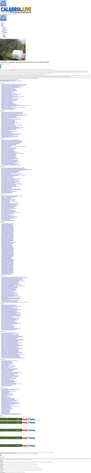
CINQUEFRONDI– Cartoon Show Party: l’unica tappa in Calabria (9, 191)
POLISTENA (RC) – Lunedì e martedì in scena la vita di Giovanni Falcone (9, 351)
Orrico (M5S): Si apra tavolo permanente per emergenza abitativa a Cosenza (9, 329)
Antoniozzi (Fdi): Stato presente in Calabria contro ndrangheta (8, 310)
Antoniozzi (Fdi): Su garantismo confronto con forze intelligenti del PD (9, 328)
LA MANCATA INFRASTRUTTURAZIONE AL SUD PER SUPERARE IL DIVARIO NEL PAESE (7, 267)
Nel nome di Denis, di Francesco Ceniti (5, 410)
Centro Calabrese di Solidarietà (14, 79)
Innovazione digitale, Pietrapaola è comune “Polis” (7, 135)
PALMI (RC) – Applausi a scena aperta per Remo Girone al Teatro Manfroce (10, 354)
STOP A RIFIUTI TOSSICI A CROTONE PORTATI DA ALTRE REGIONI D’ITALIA (6, 244)
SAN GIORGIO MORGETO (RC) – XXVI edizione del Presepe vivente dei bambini (11, 178)
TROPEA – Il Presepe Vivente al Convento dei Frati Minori (8, 200)
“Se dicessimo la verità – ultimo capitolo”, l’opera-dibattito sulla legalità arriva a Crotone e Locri (12, 348)
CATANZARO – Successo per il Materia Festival (7, 95)
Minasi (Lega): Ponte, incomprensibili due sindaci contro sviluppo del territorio (10, 318)
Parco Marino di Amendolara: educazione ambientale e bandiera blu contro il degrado (11, 284)
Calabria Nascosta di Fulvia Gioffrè (5, 397)
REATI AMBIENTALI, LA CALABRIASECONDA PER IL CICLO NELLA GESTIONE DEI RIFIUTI (8, 242)
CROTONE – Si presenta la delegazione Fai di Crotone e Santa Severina (9, 160)
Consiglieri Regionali (5, 27)
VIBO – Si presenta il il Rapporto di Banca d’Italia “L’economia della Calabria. (10, 203)
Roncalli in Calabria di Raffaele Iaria (5, 405)
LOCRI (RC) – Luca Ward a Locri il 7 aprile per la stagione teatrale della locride (10, 346)
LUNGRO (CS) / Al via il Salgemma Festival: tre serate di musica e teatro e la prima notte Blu (12, 114)
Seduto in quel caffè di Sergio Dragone (5, 409)
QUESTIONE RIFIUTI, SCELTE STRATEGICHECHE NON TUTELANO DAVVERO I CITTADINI (7, 262)
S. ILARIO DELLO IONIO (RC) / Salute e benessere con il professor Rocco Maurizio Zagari (12, 170)
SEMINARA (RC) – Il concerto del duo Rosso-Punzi (7, 374)
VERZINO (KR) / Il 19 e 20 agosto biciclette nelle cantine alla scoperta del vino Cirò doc (11, 142)
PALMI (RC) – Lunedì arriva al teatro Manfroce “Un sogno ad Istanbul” (9, 353)
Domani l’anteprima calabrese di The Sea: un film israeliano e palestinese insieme (10, 280)
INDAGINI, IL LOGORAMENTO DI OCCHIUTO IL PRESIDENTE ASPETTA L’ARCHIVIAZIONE (7, 229)
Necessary (2, 460)
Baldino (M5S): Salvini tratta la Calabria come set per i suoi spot (8, 305)
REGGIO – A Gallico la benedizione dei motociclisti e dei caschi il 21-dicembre (10, 182)
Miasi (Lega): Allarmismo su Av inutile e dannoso (7, 325)
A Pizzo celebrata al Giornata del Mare (5, 202)
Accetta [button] (31, 453)
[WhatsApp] (45, 66)
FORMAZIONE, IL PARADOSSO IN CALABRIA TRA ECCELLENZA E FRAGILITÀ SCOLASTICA (7, 231)
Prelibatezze (4, 34)
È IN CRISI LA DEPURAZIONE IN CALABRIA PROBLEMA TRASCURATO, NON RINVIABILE (7, 236)
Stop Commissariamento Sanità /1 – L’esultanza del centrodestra (8, 289)
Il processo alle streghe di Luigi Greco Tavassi (6, 393)
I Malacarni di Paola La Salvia (4, 388)
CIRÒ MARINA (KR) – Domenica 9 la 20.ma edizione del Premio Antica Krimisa (10, 143)
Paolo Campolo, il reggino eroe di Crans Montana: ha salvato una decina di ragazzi (10, 296)
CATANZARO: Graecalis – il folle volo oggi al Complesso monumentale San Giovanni (11, 87)
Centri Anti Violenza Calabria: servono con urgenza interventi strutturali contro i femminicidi (11, 277)
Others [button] (0, 470)
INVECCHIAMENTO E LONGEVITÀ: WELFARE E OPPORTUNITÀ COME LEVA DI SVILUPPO (7, 227)
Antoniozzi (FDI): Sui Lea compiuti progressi (6, 316)
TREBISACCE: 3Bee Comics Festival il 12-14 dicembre (7, 122)
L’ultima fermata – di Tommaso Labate (5, 411)
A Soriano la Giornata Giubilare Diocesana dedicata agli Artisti (8, 216)
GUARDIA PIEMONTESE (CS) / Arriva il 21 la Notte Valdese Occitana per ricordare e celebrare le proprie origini (14, 113)
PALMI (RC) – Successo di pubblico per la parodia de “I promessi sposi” (9, 349)
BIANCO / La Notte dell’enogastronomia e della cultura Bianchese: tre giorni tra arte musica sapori (12, 168)
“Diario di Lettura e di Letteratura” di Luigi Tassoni (7, 394)
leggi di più (36, 453)
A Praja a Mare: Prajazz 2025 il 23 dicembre (6, 361)
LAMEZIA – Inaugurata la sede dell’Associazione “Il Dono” (8, 103)
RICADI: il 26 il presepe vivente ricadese (6, 198)
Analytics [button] (1, 466)
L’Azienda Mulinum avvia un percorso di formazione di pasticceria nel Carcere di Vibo (11, 212)
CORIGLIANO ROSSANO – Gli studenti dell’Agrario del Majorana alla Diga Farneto (11, 119)
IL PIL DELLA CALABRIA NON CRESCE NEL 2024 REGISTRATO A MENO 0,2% (6, 274)
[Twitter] (45, 65)
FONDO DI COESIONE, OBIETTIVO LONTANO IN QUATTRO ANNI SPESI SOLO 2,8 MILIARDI (7, 243)
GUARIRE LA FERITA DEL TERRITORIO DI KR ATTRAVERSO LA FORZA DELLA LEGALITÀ (7, 272)
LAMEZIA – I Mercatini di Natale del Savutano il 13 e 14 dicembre (9, 90)
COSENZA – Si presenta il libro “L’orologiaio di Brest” (7, 124)
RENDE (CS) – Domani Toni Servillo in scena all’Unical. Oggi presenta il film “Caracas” (11, 357)
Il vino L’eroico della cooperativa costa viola (6, 188)
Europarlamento (4, 31)
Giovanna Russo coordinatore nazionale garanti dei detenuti (8, 295)
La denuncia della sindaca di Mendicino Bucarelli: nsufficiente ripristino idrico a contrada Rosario (12, 127)
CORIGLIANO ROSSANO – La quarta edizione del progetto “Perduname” (10, 373)
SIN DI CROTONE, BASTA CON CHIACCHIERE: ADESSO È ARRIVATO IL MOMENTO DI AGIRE (7, 238)
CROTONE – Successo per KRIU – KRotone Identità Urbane (8, 149)
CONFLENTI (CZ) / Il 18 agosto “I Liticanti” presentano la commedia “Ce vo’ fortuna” (11, 85)
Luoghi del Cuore (5, 37)
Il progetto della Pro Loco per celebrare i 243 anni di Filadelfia (8, 208)
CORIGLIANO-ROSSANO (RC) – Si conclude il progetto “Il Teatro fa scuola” (10, 347)
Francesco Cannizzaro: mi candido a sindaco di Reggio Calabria (8, 290)
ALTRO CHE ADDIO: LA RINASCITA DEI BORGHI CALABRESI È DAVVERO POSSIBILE (7, 225)
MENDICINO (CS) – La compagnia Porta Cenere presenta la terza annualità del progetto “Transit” (12, 339)
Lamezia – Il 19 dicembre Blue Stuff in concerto (6, 363)
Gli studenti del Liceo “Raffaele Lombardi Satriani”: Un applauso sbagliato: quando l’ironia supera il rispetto (13, 146)
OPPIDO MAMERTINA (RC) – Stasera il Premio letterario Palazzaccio (9, 283)
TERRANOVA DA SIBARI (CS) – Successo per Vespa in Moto (8, 129)
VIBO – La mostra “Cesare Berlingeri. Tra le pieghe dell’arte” (8, 211)
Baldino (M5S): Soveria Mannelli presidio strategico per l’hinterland (9, 320)
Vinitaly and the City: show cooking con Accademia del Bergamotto (9, 172)
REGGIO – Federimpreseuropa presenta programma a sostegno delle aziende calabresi (11, 189)
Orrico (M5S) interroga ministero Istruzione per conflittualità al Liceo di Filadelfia (10, 315)
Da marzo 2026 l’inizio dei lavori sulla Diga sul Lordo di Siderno (8, 185)
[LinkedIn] (45, 67)
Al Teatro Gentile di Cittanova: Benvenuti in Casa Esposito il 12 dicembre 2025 (10, 333)
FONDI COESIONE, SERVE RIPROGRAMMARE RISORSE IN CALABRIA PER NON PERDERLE (7, 240)
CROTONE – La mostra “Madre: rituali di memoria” (7, 150)
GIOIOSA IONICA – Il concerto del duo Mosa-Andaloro (7, 369)
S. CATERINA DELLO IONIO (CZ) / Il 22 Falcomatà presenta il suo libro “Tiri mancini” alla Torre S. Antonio (14, 84)
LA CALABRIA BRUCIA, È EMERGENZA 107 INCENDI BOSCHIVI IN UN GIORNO (6, 258)
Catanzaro (2, 23)
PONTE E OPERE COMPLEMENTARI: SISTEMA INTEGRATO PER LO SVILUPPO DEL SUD (7, 265)
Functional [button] (1, 462)
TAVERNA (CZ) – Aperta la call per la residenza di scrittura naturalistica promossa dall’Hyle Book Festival (13, 107)
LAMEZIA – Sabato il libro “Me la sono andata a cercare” (8, 91)
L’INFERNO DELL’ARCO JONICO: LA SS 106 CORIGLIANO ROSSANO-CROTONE (7, 257)
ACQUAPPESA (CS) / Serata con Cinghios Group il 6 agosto (8, 117)
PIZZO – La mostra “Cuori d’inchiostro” (6, 215)
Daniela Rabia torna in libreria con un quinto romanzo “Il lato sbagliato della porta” (10, 403)
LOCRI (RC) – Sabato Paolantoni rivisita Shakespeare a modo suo (8, 338)
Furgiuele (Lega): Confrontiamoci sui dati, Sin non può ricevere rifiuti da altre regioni (11, 309)
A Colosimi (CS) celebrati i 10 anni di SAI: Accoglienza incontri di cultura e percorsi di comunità (12, 279)
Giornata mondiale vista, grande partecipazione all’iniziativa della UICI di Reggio (10, 186)
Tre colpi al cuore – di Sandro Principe (5, 412)
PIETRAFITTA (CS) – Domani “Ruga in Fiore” (6, 137)
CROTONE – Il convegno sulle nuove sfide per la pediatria (8, 156)
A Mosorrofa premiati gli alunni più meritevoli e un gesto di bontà (8, 184)
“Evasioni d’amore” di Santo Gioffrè (5, 391)
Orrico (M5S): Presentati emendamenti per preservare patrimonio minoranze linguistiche (11, 323)
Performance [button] (1, 464)
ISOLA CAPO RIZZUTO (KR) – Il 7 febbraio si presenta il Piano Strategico (10, 163)
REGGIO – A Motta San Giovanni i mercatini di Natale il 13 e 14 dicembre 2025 (10, 181)
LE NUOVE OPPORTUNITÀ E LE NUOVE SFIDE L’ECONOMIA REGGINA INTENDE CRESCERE (7, 253)
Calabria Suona (4, 36)
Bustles (52, 452)
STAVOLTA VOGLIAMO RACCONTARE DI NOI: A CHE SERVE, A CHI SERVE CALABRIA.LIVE (7, 224)
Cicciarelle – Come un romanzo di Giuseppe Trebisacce (5, 396)
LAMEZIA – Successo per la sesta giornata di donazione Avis (8, 92)
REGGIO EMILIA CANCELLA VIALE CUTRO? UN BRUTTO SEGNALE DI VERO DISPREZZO (7, 226)
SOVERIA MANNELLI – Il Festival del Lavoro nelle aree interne (8, 108)
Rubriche (2, 33)
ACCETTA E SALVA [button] (2, 472)
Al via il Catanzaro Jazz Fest (4, 367)
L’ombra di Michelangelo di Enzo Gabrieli (6, 408)
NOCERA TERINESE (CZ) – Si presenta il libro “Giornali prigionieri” (9, 100)
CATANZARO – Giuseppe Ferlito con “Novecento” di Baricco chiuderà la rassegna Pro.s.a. (11, 336)
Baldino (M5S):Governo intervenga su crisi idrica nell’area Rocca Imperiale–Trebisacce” (11, 306)
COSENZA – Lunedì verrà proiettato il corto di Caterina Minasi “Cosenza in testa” (10, 343)
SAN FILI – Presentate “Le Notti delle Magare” (6, 132)
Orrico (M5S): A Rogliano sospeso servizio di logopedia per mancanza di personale (10, 312)
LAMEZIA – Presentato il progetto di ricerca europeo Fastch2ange (8, 104)
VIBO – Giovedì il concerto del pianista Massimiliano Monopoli (8, 384)
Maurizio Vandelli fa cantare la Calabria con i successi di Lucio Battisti (9, 376)
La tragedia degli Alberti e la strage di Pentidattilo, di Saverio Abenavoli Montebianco (11, 413)
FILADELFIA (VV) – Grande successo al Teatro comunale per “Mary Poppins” (10, 334)
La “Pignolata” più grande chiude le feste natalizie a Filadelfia (8, 220)
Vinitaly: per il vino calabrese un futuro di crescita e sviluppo (8, 288)
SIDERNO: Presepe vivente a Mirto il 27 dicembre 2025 (7, 177)
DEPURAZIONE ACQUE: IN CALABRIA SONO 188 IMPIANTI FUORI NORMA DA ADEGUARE (7, 254)
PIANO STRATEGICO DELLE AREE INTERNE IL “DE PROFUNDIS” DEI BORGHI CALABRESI (7, 249)
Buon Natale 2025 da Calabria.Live (5, 299)
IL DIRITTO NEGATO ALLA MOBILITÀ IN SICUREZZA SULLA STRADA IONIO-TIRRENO (7, 239)
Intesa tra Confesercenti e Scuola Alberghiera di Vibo (7, 217)
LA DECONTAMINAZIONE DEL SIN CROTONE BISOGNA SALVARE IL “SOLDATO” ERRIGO (7, 256)
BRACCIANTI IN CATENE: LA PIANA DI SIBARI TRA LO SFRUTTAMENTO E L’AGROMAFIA (7, 266)
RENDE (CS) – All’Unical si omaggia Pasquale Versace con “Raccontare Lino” (10, 134)
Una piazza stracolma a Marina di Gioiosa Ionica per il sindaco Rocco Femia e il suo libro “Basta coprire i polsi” (14, 278)
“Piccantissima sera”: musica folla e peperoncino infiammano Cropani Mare (9, 281)
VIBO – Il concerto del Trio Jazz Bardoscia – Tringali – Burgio (8, 382)
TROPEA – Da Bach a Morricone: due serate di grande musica (8, 366)
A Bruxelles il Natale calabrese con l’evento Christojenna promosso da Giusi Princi (10, 300)
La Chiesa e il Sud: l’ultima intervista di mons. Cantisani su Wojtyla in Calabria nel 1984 (11, 414)
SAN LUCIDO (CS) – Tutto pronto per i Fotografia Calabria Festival (9, 131)
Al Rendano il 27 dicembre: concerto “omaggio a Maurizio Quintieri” (9, 360)
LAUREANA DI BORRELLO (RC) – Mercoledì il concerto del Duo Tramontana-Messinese (11, 372)
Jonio (18, 79)
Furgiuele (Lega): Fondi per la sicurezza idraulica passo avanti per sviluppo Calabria (10, 313)
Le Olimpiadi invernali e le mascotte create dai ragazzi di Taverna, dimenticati (10, 294)
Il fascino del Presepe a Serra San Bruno (5, 219)
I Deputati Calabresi (5, 29)
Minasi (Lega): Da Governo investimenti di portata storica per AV (8, 321)
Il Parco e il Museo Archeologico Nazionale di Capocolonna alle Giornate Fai (10, 158)
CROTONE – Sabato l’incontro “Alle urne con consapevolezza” (8, 147)
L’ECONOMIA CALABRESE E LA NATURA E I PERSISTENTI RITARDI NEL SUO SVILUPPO (7, 263)
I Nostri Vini (4, 35)
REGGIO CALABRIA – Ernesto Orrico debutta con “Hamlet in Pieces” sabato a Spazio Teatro (12, 345)
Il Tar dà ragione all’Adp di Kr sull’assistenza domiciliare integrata (8, 164)
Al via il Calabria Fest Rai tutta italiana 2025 (6, 371)
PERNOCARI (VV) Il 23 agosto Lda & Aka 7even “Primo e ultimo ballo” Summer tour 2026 (12, 195)
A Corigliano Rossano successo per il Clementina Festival (7, 123)
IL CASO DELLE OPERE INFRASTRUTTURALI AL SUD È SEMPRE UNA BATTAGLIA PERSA (7, 251)
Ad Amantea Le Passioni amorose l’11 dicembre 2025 (7, 362)
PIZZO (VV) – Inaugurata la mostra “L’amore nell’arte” (7, 207)
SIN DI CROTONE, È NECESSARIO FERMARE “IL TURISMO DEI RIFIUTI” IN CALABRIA (7, 233)
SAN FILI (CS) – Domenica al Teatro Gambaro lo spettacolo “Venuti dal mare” (10, 356)
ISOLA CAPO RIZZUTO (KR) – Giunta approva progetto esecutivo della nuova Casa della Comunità (13, 153)
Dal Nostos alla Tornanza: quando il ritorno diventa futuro (7, 285)
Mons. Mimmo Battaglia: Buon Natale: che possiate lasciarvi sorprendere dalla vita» (10, 297)
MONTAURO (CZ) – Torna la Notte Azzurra (6, 101)
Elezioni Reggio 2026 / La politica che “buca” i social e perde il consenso (9, 287)
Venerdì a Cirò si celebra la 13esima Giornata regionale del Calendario (9, 157)
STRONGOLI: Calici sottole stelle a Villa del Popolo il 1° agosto (8, 144)
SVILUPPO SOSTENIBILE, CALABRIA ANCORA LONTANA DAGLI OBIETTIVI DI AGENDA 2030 (7, 248)
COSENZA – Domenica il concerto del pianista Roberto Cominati (8, 381)
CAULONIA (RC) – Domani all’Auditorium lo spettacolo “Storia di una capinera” (10, 355)
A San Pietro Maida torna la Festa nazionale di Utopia (7, 109)
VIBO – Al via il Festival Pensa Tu (5, 209)
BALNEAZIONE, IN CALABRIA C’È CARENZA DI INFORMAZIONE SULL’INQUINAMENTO (7, 261)
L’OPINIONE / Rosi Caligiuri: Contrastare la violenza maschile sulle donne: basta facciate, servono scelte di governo (14, 302)
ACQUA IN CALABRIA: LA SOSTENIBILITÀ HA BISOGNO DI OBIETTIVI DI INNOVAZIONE (7, 271)
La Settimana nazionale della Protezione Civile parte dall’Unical (8, 126)
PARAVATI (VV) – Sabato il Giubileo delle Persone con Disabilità (8, 204)
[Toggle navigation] (0, 21)
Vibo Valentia (2, 25)
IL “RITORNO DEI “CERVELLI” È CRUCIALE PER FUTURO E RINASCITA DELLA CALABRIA (7, 252)
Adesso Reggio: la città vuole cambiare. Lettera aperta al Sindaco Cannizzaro (10, 282)
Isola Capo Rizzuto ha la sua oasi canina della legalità (7, 159)
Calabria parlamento (3, 28)
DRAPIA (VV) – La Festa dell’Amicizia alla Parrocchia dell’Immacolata (9, 196)
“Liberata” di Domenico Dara (4, 390)
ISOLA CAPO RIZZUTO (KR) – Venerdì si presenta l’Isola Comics (9, 154)
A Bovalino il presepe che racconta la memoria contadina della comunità (9, 179)
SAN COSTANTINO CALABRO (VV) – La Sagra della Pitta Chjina (9, 201)
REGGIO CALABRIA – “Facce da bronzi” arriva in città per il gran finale (9, 335)
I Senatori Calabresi (5, 30)
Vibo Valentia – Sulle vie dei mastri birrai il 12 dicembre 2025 (8, 199)
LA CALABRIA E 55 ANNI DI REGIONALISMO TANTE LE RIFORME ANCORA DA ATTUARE (7, 234)
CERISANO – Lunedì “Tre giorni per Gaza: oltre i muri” (7, 133)
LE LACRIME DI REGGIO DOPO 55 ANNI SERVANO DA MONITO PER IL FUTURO (6, 245)
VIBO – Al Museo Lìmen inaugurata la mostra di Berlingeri (8, 210)
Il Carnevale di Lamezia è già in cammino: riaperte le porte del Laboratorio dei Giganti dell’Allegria (12, 96)
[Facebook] (45, 64)
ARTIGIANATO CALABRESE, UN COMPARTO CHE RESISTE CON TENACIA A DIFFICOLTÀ (7, 230)
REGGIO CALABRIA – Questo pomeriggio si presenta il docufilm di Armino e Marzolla (11, 342)
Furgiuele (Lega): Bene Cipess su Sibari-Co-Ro (6, 307)
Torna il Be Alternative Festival (4, 365)
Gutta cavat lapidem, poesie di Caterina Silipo (6, 401)
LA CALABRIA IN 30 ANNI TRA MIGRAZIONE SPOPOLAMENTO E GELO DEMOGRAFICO (7, 270)
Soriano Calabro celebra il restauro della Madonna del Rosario (8, 206)
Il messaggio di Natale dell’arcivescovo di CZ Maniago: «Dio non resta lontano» (10, 298)
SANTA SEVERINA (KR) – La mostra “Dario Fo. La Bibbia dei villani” (9, 148)
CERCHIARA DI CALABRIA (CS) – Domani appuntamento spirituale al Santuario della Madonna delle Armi (13, 115)
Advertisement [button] (1, 468)
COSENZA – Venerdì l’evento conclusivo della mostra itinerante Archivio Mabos (10, 128)
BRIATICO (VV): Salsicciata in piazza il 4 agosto (7, 197)
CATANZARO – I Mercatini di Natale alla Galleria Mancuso (8, 88)
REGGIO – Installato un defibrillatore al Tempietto (7, 187)
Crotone (2, 24)
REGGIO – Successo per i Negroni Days (6, 190)
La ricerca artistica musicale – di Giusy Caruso (6, 406)
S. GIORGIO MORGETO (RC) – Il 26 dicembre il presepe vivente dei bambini (10, 180)
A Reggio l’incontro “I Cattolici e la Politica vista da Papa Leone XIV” (9, 301)
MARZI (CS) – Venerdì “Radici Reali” (5, 118)
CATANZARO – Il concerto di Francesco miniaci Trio (7, 380)
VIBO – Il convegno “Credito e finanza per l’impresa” (7, 213)
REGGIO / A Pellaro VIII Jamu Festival (5, 173)
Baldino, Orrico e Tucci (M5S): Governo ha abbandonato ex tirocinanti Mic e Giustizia (11, 314)
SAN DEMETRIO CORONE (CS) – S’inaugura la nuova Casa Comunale (9, 136)
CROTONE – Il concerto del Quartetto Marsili (6, 385)
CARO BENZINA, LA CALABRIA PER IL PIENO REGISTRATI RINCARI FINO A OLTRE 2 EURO (7, 269)
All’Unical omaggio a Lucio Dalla (5, 379)
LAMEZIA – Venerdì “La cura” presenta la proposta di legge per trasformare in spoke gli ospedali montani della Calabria (15, 105)
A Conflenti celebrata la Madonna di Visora (6, 98)
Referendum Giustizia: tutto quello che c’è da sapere (7, 291)
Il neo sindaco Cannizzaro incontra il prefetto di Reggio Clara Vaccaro (9, 286)
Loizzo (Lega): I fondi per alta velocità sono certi (6, 324)
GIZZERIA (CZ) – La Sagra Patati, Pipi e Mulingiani (7, 102)
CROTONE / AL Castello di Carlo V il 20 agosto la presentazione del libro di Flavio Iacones (11, 141)
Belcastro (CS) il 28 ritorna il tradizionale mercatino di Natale (8, 120)
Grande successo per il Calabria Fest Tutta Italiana (7, 370)
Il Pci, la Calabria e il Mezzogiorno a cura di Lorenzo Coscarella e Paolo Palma (10, 402)
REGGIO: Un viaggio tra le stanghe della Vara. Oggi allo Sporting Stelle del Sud (10, 174)
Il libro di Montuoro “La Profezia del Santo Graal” (7, 404)
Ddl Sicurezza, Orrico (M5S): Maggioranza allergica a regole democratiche (9, 311)
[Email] (45, 68)
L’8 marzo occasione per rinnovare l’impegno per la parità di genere (9, 292)
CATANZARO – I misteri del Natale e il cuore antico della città (8, 89)
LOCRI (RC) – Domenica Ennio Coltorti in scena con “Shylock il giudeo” (9, 340)
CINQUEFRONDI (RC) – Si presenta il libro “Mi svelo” (7, 183)
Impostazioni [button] (33, 453)
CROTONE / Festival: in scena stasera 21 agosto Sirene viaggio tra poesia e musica (10, 140)
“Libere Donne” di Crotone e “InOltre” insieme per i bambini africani (9, 162)
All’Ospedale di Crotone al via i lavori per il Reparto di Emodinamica (9, 161)
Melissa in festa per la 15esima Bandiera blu (6, 145)
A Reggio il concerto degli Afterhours (5, 364)
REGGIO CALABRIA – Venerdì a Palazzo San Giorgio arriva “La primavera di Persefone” (11, 352)
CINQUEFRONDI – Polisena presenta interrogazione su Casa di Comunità (9, 175)
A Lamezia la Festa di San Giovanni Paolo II (6, 93)
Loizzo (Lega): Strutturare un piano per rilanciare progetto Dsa (8, 319)
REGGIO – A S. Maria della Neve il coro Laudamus (7, 176)
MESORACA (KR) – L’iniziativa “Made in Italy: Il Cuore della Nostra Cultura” (10, 152)
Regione (2, 26)
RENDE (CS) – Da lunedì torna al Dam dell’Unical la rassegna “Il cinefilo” (9, 344)
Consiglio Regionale (5, 32)
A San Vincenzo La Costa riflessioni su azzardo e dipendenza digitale (9, 293)
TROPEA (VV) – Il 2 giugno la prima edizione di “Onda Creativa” (8, 205)
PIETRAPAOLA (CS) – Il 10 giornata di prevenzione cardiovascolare (9, 116)
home (2, 22)
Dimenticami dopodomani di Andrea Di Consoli (6, 392)
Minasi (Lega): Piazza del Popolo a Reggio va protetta (7, 327)
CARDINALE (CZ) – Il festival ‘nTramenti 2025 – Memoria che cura (9, 99)
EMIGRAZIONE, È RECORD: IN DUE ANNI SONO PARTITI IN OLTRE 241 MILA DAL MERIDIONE (7, 260)
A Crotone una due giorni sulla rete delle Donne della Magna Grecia (9, 151)
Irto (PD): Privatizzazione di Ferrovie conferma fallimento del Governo (9, 322)
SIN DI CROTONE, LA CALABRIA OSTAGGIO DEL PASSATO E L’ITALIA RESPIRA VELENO (7, 247)
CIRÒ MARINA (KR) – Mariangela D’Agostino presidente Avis (8, 155)
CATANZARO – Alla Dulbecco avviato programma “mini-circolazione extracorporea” (11, 94)
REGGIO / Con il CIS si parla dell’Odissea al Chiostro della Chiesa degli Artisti (10, 171)
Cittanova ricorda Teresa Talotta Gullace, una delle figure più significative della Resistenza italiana (11, 80)
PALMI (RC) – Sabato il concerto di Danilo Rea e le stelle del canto (9, 378)
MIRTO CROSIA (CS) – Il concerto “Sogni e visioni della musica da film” (9, 375)
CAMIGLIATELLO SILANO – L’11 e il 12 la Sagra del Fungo (8, 125)
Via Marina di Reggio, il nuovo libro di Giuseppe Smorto (7, 399)
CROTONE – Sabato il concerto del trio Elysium (6, 377)
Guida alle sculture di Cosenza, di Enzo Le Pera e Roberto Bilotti (8, 400)
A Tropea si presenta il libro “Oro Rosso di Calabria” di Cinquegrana (9, 218)
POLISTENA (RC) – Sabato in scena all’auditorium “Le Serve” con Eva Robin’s (10, 337)
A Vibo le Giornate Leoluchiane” (5, 214)
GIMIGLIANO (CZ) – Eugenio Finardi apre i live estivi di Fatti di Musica (9, 368)
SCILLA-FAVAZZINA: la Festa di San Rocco (6, 192)
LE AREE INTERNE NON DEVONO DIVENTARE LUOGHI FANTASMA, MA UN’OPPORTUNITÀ (7, 235)
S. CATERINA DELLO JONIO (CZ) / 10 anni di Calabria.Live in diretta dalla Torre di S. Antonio (12, 86)
